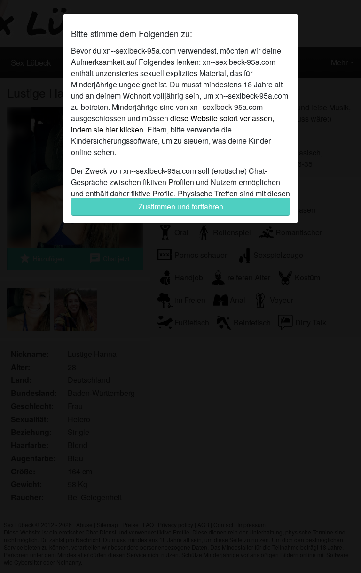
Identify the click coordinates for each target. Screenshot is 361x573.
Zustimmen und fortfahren (180, 206)
